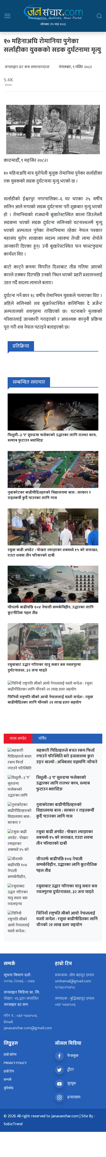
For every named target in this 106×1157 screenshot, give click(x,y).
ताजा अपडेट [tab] (18, 738)
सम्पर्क (8, 1079)
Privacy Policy (15, 1062)
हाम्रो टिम (9, 1071)
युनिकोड (9, 1088)
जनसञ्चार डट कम (16, 1004)
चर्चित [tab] (42, 738)
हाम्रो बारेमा (10, 1054)
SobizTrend (13, 1124)
